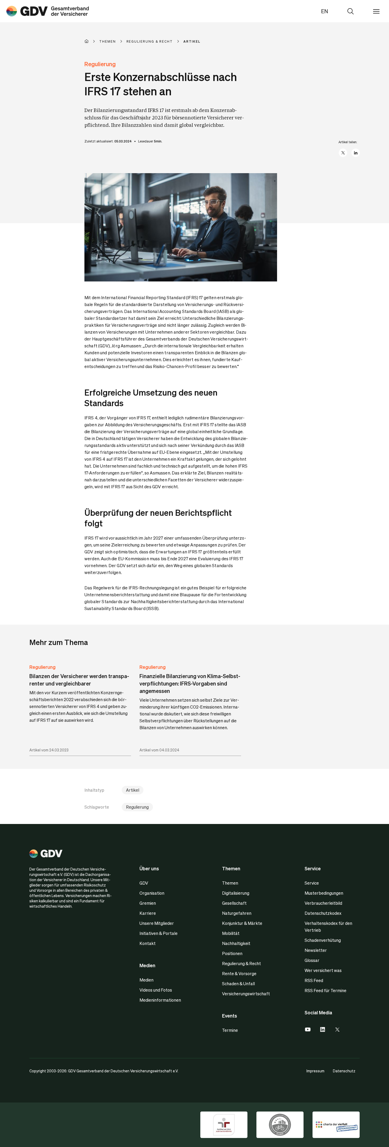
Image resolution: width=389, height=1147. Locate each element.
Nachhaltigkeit (236, 943)
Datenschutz (344, 1070)
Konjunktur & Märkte (242, 923)
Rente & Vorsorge (239, 973)
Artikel (132, 790)
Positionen (232, 953)
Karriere (147, 913)
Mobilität (230, 933)
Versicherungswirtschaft (246, 993)
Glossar (312, 960)
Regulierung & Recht (241, 963)
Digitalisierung (235, 893)
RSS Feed (314, 980)
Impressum (315, 1070)
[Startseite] (91, 41)
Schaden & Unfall (238, 983)
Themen (230, 883)
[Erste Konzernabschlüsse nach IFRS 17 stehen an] (47, 11)
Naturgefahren (236, 913)
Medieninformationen (160, 1000)
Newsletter (316, 950)
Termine (230, 1030)
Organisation (151, 893)
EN (324, 11)
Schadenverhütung (323, 940)
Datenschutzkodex (323, 913)
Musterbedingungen (324, 893)
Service (312, 883)
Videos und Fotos (155, 990)
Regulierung (42, 667)
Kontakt (147, 943)
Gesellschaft (234, 903)
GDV (143, 883)
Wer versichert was (323, 970)
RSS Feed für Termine (325, 990)
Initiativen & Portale (158, 933)
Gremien (147, 903)
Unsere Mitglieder (156, 923)
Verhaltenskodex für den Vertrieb (328, 926)
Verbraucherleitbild (323, 903)
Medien (146, 980)
